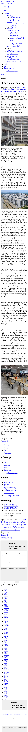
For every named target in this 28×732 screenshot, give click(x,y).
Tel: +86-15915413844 (9, 504)
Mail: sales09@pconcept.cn (10, 508)
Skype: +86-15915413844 (10, 507)
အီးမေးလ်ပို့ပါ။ (4, 535)
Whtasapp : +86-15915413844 (11, 506)
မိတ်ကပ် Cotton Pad (9, 482)
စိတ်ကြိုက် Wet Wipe (12, 56)
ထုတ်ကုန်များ (7, 13)
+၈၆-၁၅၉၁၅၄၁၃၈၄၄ (6, 3)
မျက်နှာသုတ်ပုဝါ (14, 33)
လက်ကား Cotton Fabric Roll (14, 61)
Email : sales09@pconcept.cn (7, 1)
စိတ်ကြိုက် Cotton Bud (12, 54)
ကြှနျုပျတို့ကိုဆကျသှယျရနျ (11, 71)
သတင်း (5, 64)
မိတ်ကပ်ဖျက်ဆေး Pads (18, 527)
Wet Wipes (9, 22)
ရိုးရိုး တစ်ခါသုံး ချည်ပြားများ (11, 522)
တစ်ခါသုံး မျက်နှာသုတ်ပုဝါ (13, 30)
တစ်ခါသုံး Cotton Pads (15, 17)
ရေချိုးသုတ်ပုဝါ (14, 35)
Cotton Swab (10, 28)
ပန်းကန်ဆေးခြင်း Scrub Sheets (14, 43)
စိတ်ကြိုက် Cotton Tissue (13, 59)
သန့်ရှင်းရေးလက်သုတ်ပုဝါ (13, 46)
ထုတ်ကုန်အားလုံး (15, 530)
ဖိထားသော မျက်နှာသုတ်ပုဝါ (17, 38)
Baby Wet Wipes (13, 26)
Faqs (5, 66)
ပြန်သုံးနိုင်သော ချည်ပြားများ (17, 20)
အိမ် (5, 10)
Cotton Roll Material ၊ (12, 41)
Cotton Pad (9, 15)
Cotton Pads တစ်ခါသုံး (16, 524)
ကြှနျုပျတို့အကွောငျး (9, 68)
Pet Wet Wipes (13, 27)
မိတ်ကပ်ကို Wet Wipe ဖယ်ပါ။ (17, 23)
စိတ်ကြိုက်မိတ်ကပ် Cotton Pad (14, 51)
